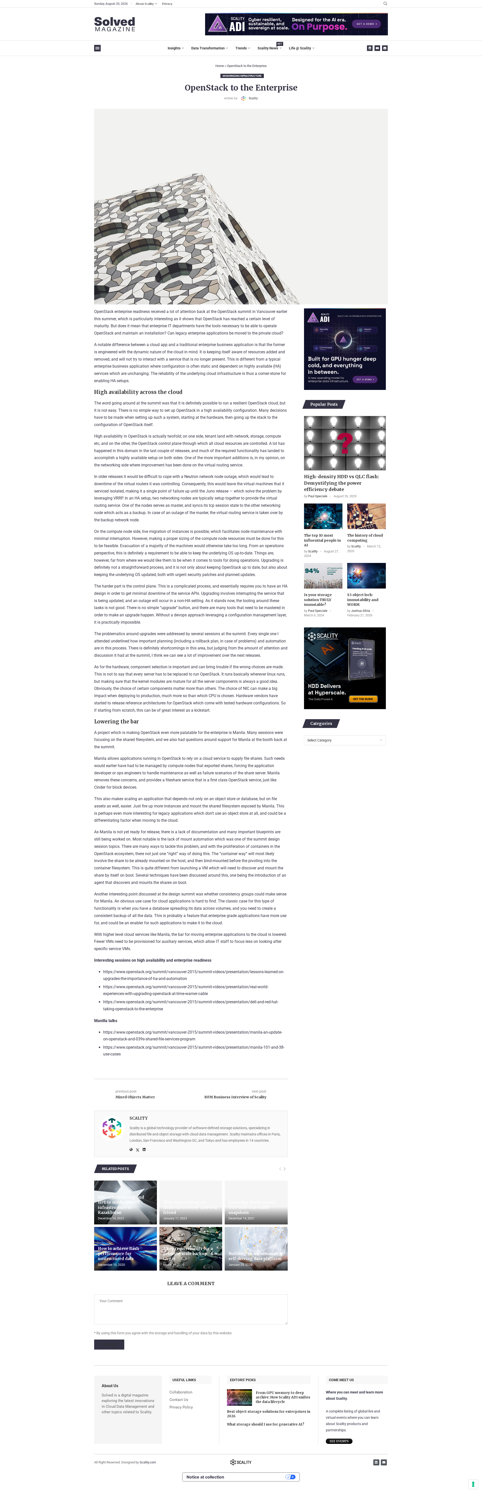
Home (219, 66)
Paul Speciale (317, 496)
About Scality (145, 4)
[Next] (284, 1169)
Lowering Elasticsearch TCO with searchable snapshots (252, 1207)
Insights (174, 48)
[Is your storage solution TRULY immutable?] (323, 576)
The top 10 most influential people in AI (322, 540)
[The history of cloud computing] (366, 516)
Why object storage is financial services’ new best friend (190, 1207)
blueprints (265, 832)
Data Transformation (208, 48)
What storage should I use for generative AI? (265, 1424)
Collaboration (180, 1392)
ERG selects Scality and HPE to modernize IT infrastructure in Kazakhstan (121, 1205)
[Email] (385, 48)
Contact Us (178, 1400)
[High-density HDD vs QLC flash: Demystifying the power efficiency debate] (345, 443)
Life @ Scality (300, 48)
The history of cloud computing (365, 538)
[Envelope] (384, 1462)
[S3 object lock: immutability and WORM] (366, 576)
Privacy (167, 4)
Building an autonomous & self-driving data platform (255, 1256)
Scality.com (148, 1462)
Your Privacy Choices (257, 1476)
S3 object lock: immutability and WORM (362, 600)
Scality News (269, 46)
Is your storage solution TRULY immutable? (318, 600)
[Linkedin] (370, 48)
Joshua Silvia (360, 611)
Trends (241, 48)
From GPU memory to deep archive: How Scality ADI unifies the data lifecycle (283, 1397)
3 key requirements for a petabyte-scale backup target (188, 1253)
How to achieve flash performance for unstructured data (118, 1253)
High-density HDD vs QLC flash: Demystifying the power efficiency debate (341, 483)
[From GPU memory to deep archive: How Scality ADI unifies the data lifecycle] (239, 1397)
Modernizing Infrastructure (242, 75)
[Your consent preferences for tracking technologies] (473, 1484)
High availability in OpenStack (120, 436)
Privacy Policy (181, 1407)
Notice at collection (205, 1476)
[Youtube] (377, 48)
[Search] (385, 4)
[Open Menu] (97, 48)
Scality (253, 98)
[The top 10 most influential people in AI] (323, 516)
